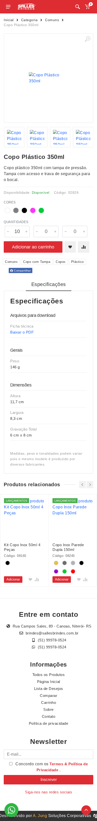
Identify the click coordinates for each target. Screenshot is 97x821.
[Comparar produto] (83, 247)
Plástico (77, 262)
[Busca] (78, 6)
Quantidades (16, 222)
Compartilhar (22, 270)
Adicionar (13, 579)
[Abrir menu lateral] (8, 6)
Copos (61, 262)
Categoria (29, 20)
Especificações (48, 284)
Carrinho (48, 702)
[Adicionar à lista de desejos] (70, 247)
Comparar (48, 695)
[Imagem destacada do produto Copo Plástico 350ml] (48, 78)
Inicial (9, 20)
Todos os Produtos (48, 675)
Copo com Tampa (36, 262)
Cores (10, 202)
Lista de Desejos (48, 688)
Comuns (52, 20)
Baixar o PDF (22, 332)
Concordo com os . (51, 767)
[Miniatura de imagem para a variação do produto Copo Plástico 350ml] (14, 137)
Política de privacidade (48, 723)
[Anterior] (82, 484)
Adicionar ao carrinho (33, 246)
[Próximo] (90, 484)
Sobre (48, 709)
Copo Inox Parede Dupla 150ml (68, 547)
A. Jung (40, 816)
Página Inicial (48, 681)
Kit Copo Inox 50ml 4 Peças (22, 547)
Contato (48, 716)
